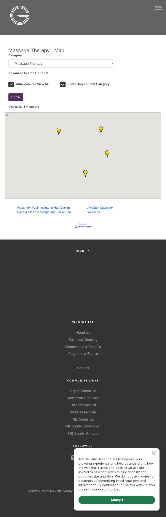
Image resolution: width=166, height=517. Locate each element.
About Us (83, 332)
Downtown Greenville (83, 397)
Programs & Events (83, 353)
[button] (101, 130)
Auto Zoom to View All (32, 84)
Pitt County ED (83, 419)
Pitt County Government (83, 426)
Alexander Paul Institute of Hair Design (43, 207)
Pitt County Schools (83, 433)
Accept (116, 499)
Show (15, 97)
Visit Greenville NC (83, 404)
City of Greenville (83, 390)
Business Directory (83, 339)
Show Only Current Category (88, 84)
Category (15, 55)
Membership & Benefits (83, 346)
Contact (83, 367)
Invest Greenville (83, 412)
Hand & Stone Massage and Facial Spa (44, 212)
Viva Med (93, 212)
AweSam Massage (100, 207)
